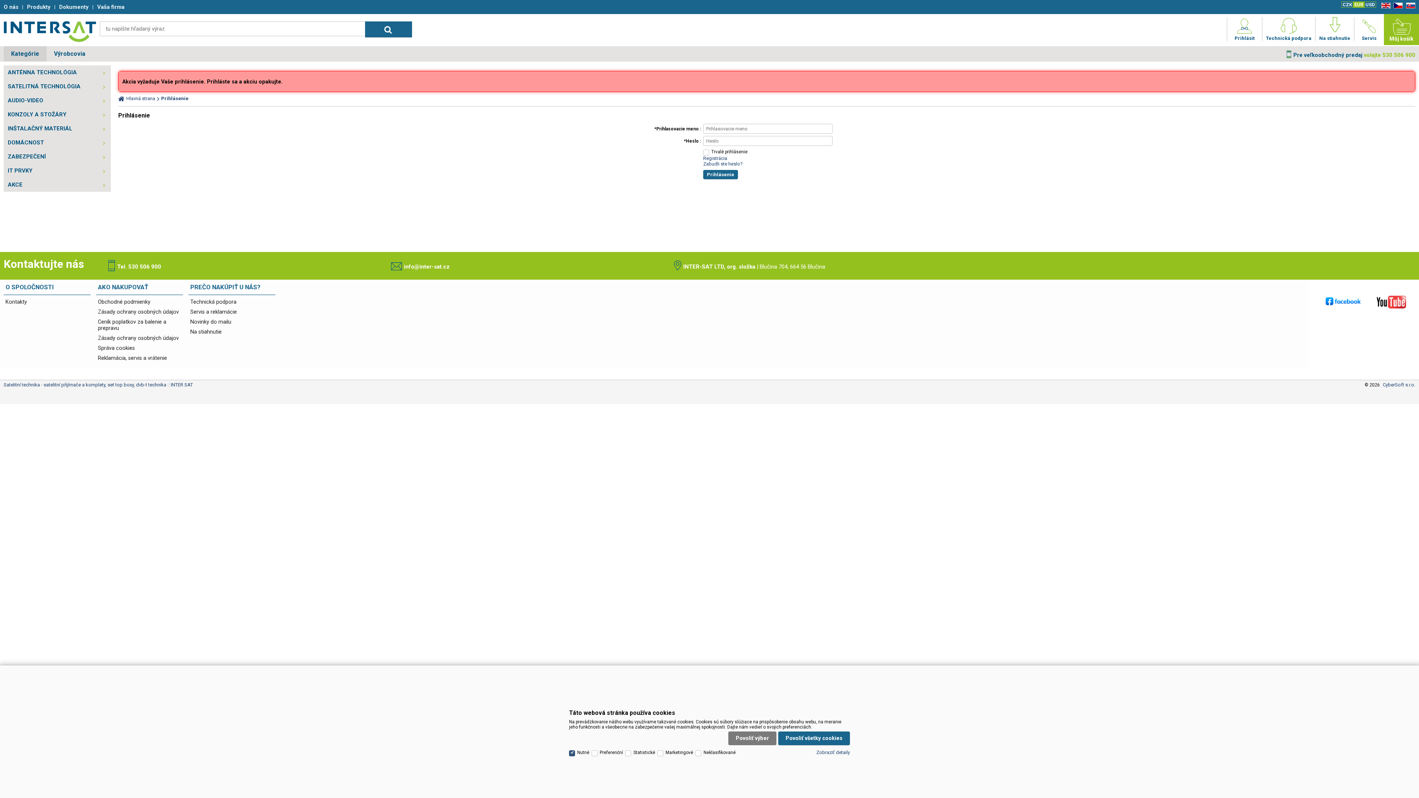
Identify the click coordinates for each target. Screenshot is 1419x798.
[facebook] (1343, 301)
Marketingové (679, 752)
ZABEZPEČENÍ (27, 156)
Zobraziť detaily (833, 752)
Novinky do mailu (210, 322)
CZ (1397, 5)
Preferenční (611, 752)
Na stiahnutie (206, 332)
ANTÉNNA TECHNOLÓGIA (42, 72)
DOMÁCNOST (26, 142)
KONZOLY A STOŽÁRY (37, 114)
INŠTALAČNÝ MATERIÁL (40, 128)
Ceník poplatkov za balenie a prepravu (132, 325)
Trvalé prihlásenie (729, 151)
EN (1385, 5)
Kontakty (16, 302)
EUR (1358, 4)
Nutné (583, 752)
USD (1370, 4)
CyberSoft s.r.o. (1399, 385)
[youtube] (1391, 301)
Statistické (644, 752)
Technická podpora (213, 302)
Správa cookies (116, 348)
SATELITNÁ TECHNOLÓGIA (44, 86)
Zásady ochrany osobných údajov (138, 312)
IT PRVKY (20, 170)
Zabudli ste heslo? (723, 164)
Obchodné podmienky (124, 302)
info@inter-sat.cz (427, 266)
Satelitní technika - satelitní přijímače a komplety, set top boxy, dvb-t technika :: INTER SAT (50, 31)
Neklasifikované (720, 752)
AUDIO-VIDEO (25, 100)
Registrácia (715, 158)
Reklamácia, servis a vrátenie (132, 358)
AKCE (15, 184)
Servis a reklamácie (213, 312)
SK (1409, 5)
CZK (1347, 4)
